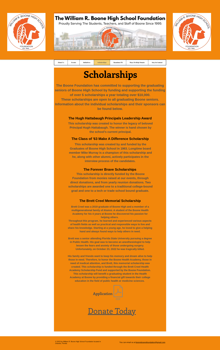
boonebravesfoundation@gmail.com (150, 342)
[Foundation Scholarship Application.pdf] (118, 293)
